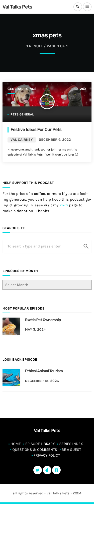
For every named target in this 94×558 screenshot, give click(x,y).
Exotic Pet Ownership (43, 320)
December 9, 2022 (55, 140)
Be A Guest (71, 449)
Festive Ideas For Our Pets (36, 129)
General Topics (22, 89)
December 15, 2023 (42, 381)
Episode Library (40, 444)
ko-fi (64, 205)
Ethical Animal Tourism (44, 371)
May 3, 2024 (35, 330)
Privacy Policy (47, 455)
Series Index (71, 444)
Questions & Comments (34, 449)
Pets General (22, 114)
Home (16, 444)
